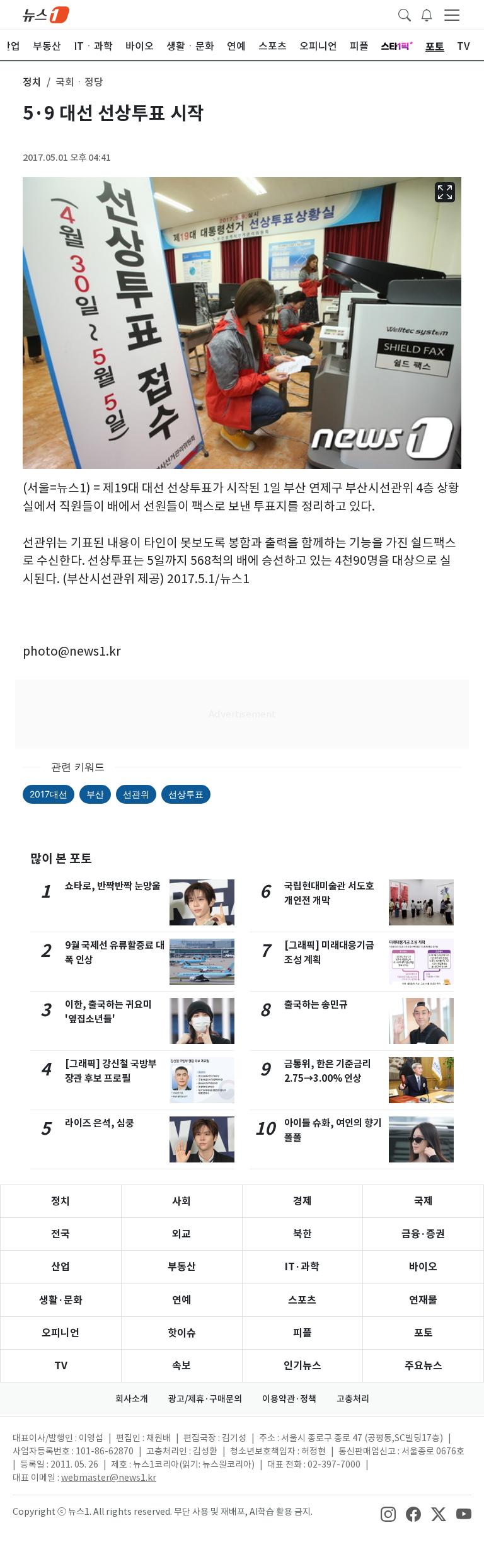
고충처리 (353, 1399)
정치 (60, 1201)
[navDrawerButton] (451, 14)
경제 (302, 1201)
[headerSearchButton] (404, 13)
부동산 (182, 1266)
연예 (181, 1300)
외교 (181, 1234)
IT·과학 (302, 1266)
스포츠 (302, 1300)
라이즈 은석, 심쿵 (99, 1123)
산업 (60, 1266)
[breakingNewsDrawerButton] (426, 13)
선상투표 (186, 794)
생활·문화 (61, 1300)
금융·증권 (423, 1234)
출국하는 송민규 (316, 1005)
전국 (60, 1234)
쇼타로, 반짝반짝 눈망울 (113, 886)
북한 (302, 1234)
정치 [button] (32, 82)
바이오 (423, 1266)
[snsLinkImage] (388, 1513)
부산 (95, 794)
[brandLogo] (46, 14)
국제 (423, 1201)
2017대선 (48, 794)
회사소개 (131, 1399)
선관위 (136, 794)
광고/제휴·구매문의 (205, 1399)
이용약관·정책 (289, 1399)
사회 (181, 1201)
